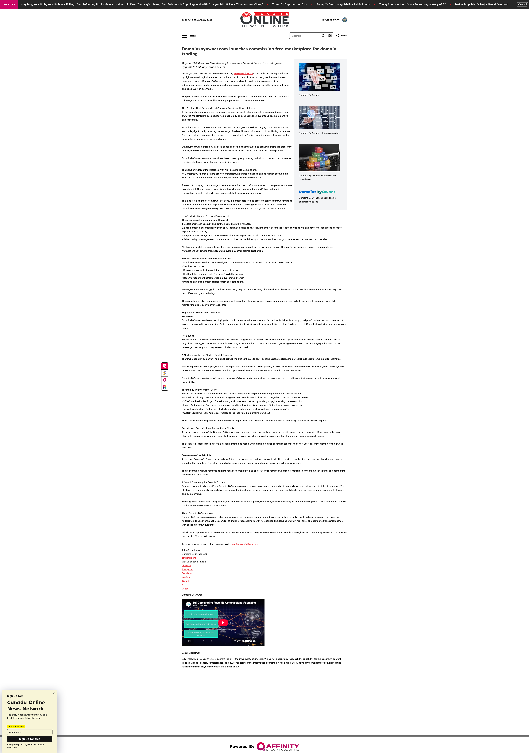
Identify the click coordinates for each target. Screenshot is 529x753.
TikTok (185, 581)
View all (522, 4)
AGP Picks (9, 4)
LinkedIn (186, 565)
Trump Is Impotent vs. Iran (289, 4)
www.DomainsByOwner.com (244, 544)
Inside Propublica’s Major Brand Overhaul (481, 4)
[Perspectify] (164, 373)
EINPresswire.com (243, 73)
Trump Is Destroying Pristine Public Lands (343, 4)
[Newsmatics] (164, 386)
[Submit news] (164, 366)
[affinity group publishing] (164, 379)
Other (185, 588)
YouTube (186, 577)
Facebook (187, 573)
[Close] (53, 693)
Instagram (187, 569)
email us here (189, 557)
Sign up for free (29, 739)
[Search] (323, 36)
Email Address (16, 726)
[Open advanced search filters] (330, 36)
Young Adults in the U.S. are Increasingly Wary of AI (412, 4)
